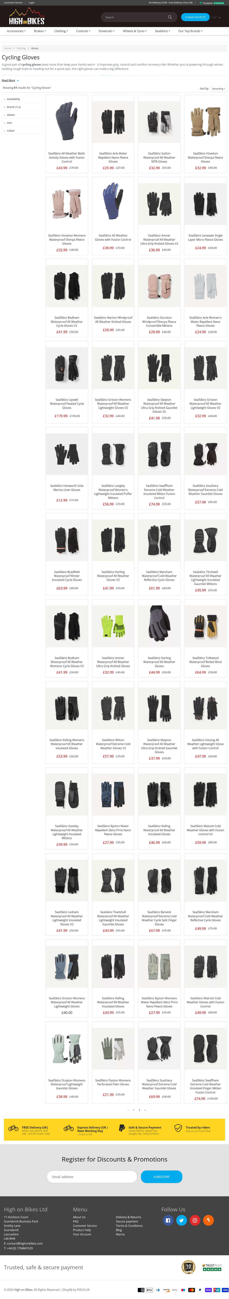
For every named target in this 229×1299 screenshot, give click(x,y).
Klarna (120, 1234)
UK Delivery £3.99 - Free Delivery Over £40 (171, 2)
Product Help (82, 1230)
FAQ (75, 1221)
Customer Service (13, 2)
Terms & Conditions (129, 1226)
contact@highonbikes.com (25, 1243)
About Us (79, 1217)
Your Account (82, 1234)
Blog (119, 1230)
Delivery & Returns (128, 1217)
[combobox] (139, 17)
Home (7, 48)
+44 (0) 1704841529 (20, 1248)
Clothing (21, 48)
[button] (218, 89)
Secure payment (127, 1221)
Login (32, 2)
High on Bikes (23, 1290)
